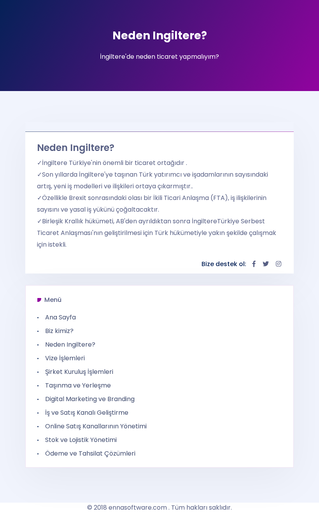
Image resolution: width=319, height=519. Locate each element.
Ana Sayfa (60, 318)
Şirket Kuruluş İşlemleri (79, 372)
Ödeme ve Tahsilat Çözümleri (90, 454)
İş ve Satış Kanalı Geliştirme (86, 413)
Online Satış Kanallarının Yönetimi (96, 427)
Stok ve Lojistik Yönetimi (81, 440)
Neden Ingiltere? (70, 345)
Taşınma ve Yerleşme (78, 386)
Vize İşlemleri (65, 358)
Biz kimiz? (59, 331)
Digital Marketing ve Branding (90, 399)
